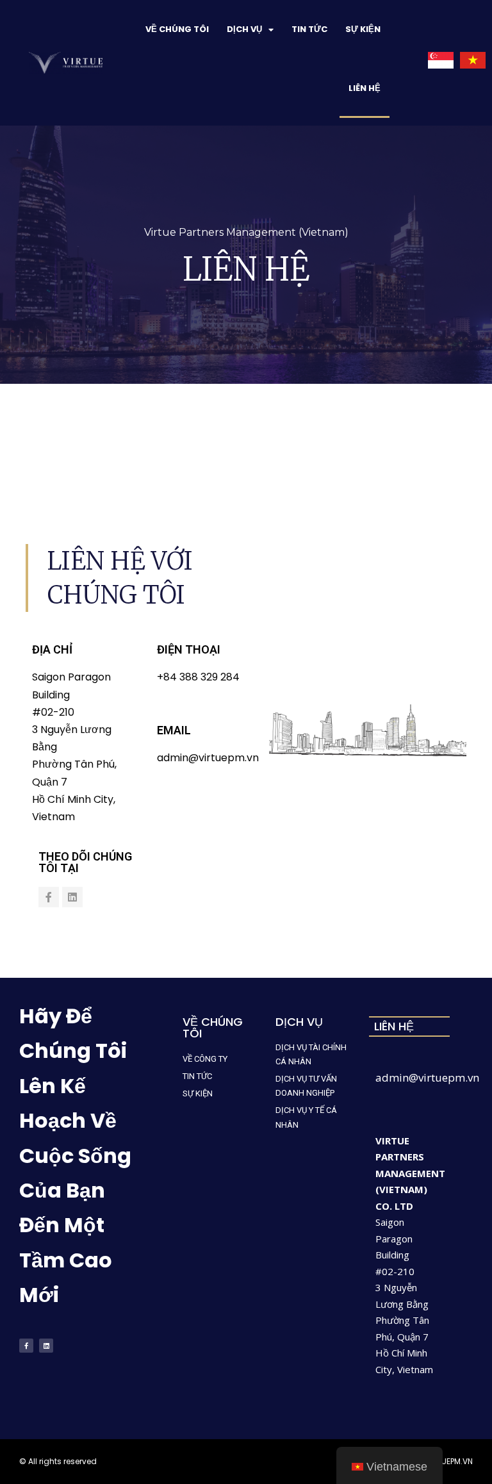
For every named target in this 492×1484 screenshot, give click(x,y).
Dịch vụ (244, 29)
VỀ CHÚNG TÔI (177, 29)
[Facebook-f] (48, 897)
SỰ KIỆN (363, 29)
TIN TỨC (309, 29)
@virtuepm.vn (444, 1077)
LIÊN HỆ (364, 88)
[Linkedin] (72, 897)
